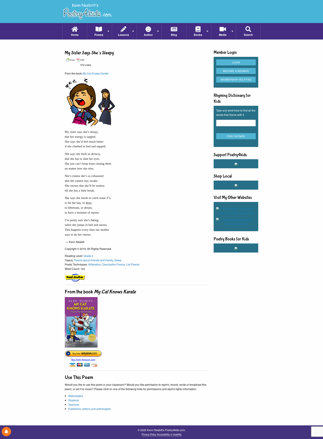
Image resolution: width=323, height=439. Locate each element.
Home (75, 35)
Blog (174, 35)
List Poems (132, 264)
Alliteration (94, 264)
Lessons (123, 35)
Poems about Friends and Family (93, 260)
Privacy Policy (149, 434)
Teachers (73, 405)
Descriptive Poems (113, 264)
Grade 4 (88, 256)
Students (73, 400)
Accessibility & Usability (169, 434)
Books (198, 35)
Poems (98, 35)
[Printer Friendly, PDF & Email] (75, 60)
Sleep (117, 260)
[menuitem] (74, 31)
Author (148, 35)
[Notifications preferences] (6, 431)
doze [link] (88, 202)
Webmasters (75, 396)
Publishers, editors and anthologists (89, 409)
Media (222, 35)
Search (248, 35)
